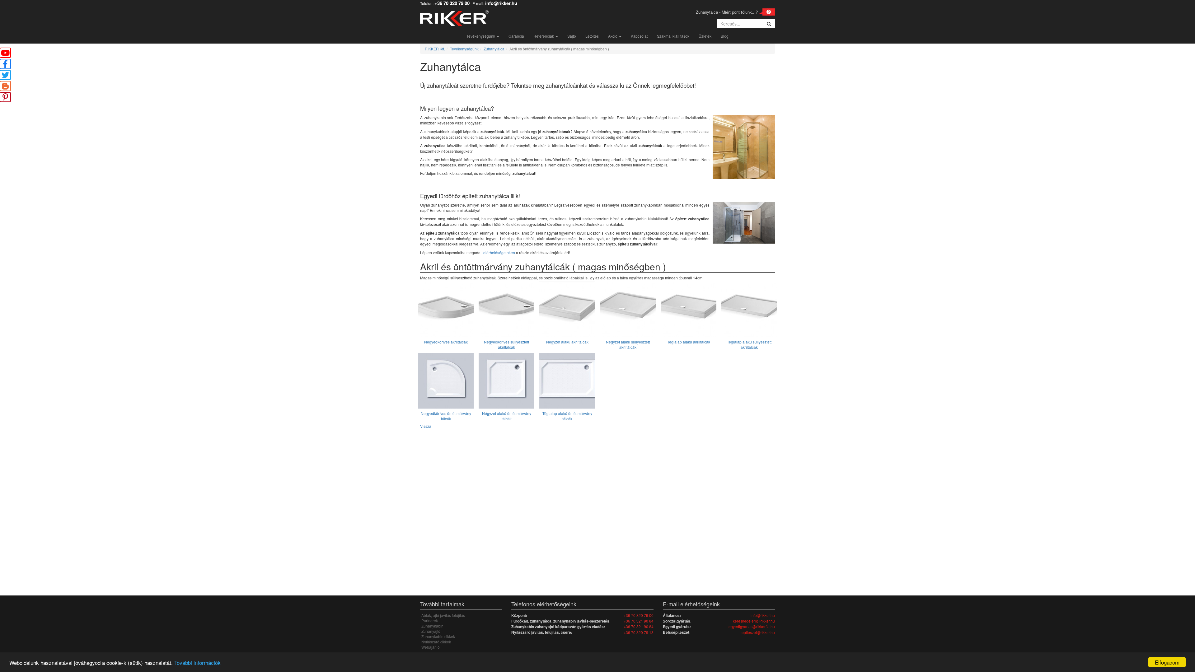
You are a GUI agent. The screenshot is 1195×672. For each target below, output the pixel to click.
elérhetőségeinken (499, 252)
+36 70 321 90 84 (639, 620)
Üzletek (705, 36)
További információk (197, 662)
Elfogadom (1167, 662)
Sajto (571, 36)
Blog (725, 36)
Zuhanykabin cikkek (438, 636)
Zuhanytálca (494, 48)
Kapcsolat (639, 36)
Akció (613, 36)
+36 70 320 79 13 (639, 632)
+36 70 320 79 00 (639, 615)
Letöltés (592, 36)
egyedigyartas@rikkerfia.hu (752, 626)
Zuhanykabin (432, 625)
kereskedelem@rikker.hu (754, 620)
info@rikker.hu (763, 615)
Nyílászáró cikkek (436, 641)
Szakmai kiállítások (673, 36)
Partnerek (429, 620)
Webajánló (430, 647)
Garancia (516, 36)
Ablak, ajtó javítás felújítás (443, 615)
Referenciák (544, 36)
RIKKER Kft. (435, 48)
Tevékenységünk (481, 36)
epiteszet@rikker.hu (758, 632)
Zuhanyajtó (430, 631)
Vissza (425, 426)
